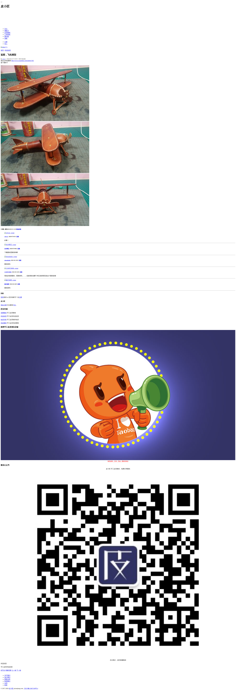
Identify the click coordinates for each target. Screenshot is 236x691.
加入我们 (7, 677)
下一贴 (19, 670)
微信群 (6, 36)
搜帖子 (6, 30)
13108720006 (8, 272)
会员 (5, 683)
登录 (2, 297)
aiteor (3, 59)
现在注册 (4, 305)
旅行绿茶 (6, 284)
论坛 (5, 29)
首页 (2, 50)
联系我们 (7, 681)
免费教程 (4, 313)
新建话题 (8, 670)
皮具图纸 (7, 32)
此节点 (3, 670)
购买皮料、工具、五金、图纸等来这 (118, 461)
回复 (18, 236)
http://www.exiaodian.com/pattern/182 (22, 60)
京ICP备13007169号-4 (31, 688)
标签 (5, 685)
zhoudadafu (7, 260)
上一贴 (14, 670)
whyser (6, 236)
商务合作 (7, 679)
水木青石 (6, 248)
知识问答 (4, 319)
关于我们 (7, 675)
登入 (5, 44)
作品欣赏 (8, 50)
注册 (5, 42)
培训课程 (4, 323)
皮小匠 (11, 688)
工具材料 (7, 34)
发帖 (5, 38)
